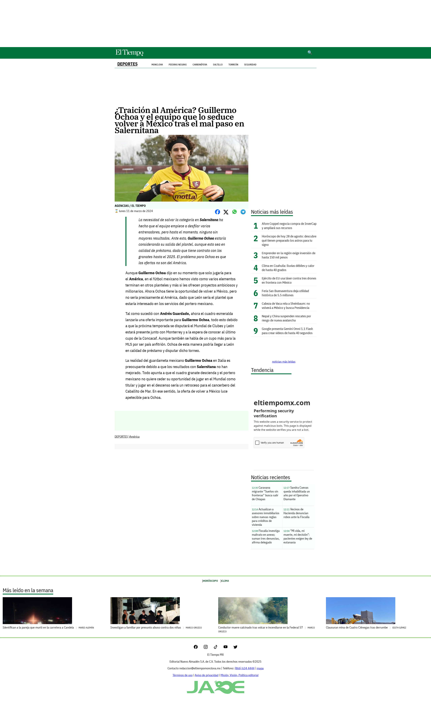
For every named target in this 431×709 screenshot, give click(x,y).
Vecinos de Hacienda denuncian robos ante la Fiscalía (296, 513)
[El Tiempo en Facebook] (198, 648)
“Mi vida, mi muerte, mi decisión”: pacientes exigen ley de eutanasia (298, 536)
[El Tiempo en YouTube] (228, 648)
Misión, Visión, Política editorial (239, 675)
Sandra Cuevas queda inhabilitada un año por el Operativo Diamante (297, 493)
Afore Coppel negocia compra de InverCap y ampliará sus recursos (289, 225)
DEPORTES (127, 64)
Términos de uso (183, 675)
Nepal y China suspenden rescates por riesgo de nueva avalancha (286, 318)
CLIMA (225, 580)
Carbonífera (200, 64)
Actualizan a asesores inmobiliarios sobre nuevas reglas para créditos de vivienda (265, 517)
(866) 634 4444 (245, 668)
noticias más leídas (283, 361)
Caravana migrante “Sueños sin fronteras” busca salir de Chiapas (265, 493)
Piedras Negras (178, 64)
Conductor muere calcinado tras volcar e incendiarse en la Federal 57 (266, 629)
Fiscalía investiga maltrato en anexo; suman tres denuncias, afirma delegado (266, 536)
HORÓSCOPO (210, 580)
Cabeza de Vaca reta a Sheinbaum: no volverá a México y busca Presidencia (286, 305)
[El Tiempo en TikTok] (218, 648)
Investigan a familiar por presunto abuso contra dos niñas (156, 627)
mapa (260, 668)
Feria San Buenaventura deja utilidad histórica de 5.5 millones (285, 293)
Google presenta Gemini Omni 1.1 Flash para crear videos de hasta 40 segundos (287, 331)
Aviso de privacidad (206, 675)
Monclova (157, 64)
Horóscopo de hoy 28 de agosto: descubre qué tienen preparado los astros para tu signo (289, 240)
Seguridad (250, 64)
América (134, 436)
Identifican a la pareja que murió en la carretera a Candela (48, 627)
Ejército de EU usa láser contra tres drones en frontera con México (289, 280)
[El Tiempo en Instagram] (208, 648)
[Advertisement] (215, 23)
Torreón (233, 64)
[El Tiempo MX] (129, 55)
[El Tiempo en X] (235, 648)
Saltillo (218, 64)
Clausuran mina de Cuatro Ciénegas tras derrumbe (366, 627)
